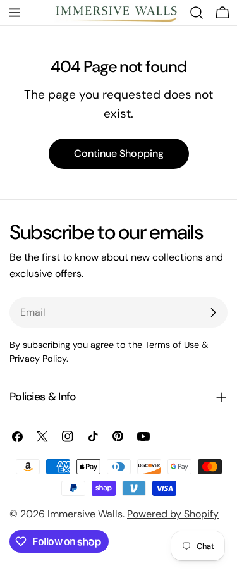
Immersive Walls (85, 514)
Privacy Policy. (38, 358)
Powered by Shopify (173, 514)
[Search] (196, 12)
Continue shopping (119, 153)
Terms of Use (172, 344)
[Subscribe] (213, 312)
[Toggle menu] (14, 12)
